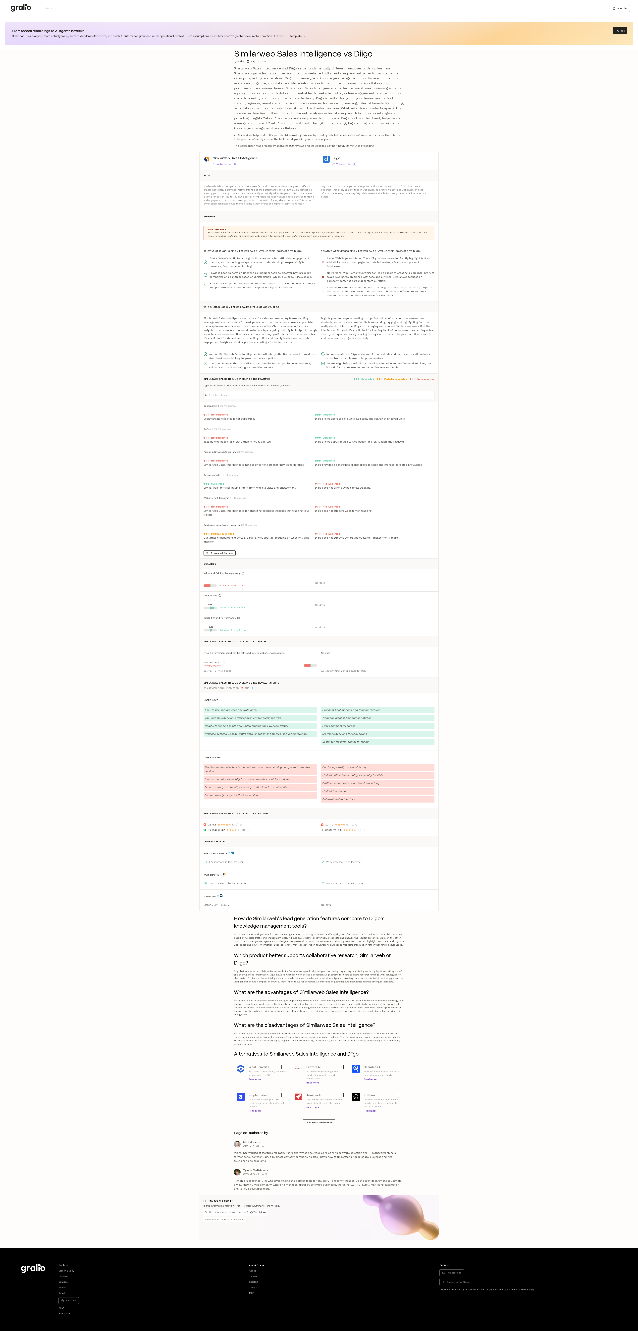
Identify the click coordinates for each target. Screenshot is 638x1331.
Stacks (62, 1287)
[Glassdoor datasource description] (250, 830)
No (264, 1212)
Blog (61, 1308)
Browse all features (222, 553)
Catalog (253, 1281)
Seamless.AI (382, 1067)
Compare (63, 1281)
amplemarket (267, 1095)
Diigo (336, 158)
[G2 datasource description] (241, 825)
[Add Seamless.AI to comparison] (399, 1067)
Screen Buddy (66, 1270)
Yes (255, 1212)
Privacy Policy (499, 1289)
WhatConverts (267, 1067)
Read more (255, 1079)
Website (221, 164)
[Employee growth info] (229, 853)
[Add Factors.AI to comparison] (341, 1067)
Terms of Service (519, 1289)
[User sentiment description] (224, 662)
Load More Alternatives (319, 1122)
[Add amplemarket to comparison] (283, 1095)
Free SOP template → (291, 36)
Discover (63, 1276)
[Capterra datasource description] (365, 830)
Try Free (620, 30)
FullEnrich (382, 1095)
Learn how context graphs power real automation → (242, 36)
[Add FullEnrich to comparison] (399, 1095)
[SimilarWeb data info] (224, 874)
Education (64, 1313)
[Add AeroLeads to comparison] (341, 1095)
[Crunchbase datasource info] (221, 895)
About (48, 8)
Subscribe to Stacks (458, 1282)
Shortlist (622, 8)
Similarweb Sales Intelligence (235, 158)
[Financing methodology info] (218, 896)
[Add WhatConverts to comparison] (283, 1067)
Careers (253, 1276)
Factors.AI (325, 1067)
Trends (253, 1287)
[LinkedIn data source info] (232, 853)
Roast (61, 1293)
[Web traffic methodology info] (221, 875)
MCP (251, 1293)
